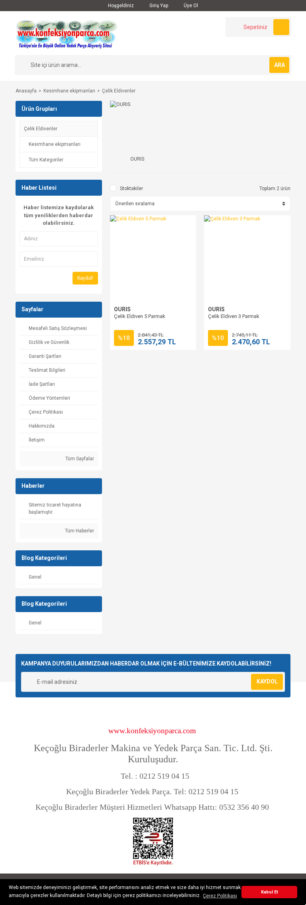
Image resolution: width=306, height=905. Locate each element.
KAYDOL (267, 681)
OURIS (122, 309)
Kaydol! (85, 278)
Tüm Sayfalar (79, 458)
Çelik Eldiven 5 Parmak (139, 316)
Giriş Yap (158, 5)
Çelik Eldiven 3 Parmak (233, 316)
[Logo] (66, 32)
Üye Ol (190, 5)
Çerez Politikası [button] (220, 896)
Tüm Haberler (79, 531)
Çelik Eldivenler (118, 91)
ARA (279, 65)
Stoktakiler (131, 188)
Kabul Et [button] (269, 892)
